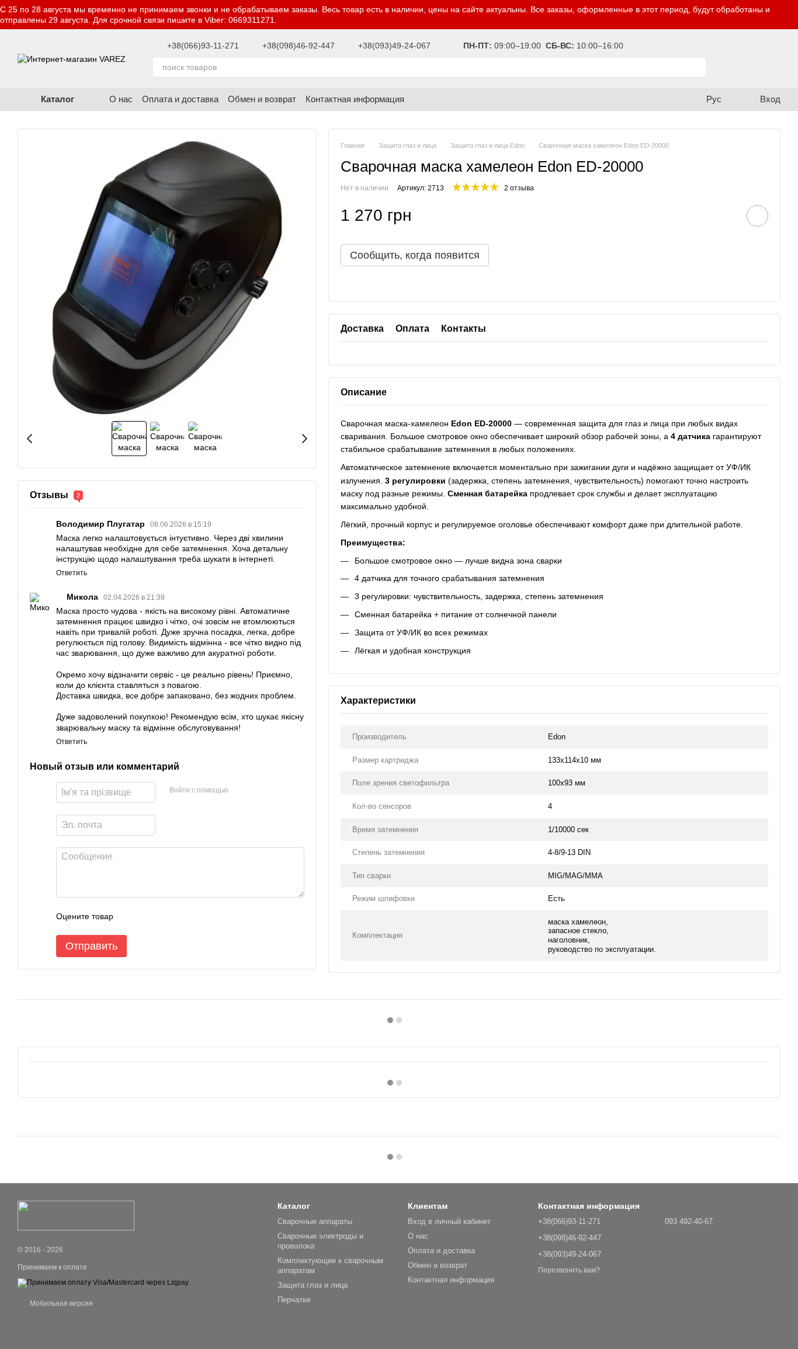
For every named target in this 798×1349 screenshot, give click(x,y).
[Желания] (733, 58)
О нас (121, 99)
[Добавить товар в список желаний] (757, 216)
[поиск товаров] (696, 67)
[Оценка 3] (170, 916)
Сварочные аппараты (314, 1221)
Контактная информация (355, 99)
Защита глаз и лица (312, 1285)
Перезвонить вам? (569, 1270)
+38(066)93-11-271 (203, 45)
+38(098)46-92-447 (298, 45)
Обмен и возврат (262, 99)
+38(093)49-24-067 (394, 45)
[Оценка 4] (188, 916)
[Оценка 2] (151, 916)
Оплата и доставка (180, 99)
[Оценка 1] (132, 916)
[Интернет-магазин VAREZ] (76, 1215)
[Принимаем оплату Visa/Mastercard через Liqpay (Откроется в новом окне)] (103, 1282)
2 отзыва (519, 188)
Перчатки (293, 1299)
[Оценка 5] (207, 916)
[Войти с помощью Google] (241, 791)
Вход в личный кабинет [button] (449, 1221)
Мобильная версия (60, 1303)
